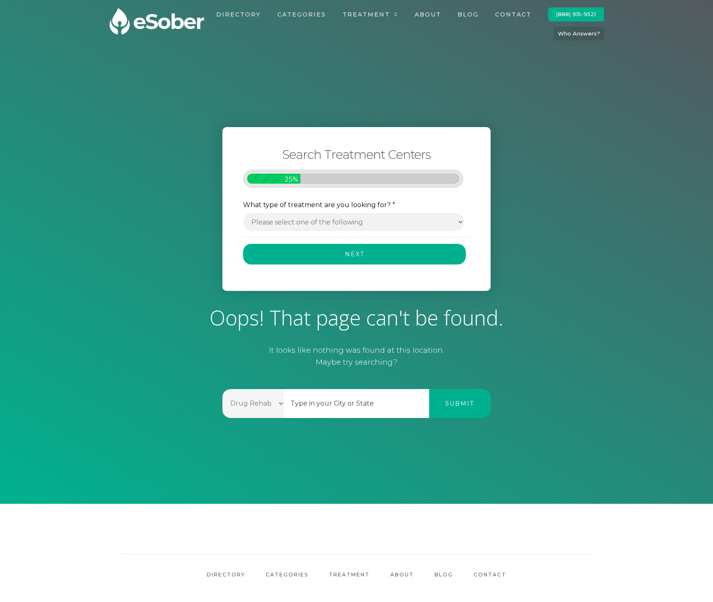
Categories (301, 14)
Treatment (366, 14)
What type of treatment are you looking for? (319, 205)
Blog (468, 14)
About (428, 14)
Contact (513, 14)
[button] (576, 14)
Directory (238, 14)
